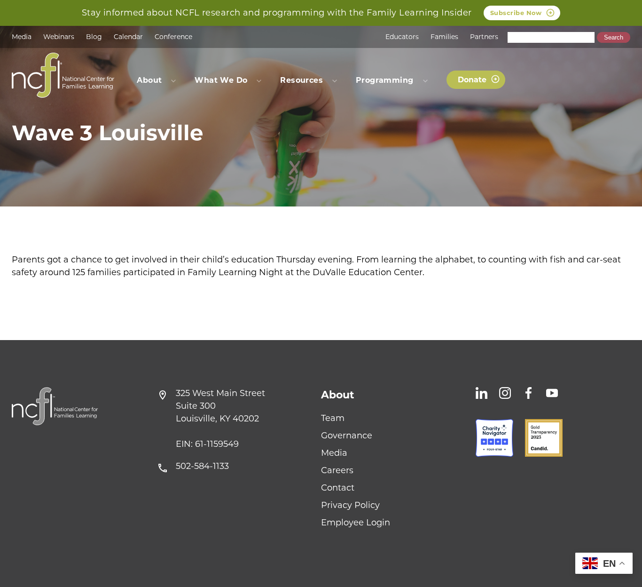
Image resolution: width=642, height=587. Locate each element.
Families (444, 36)
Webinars (58, 36)
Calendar (128, 36)
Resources (301, 80)
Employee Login (355, 522)
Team (332, 418)
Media (21, 36)
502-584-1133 (202, 466)
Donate (472, 79)
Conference (173, 36)
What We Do (221, 80)
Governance (346, 435)
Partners (484, 36)
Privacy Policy (350, 505)
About (337, 395)
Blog (94, 36)
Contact (337, 488)
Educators (402, 36)
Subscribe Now (516, 12)
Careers (337, 470)
